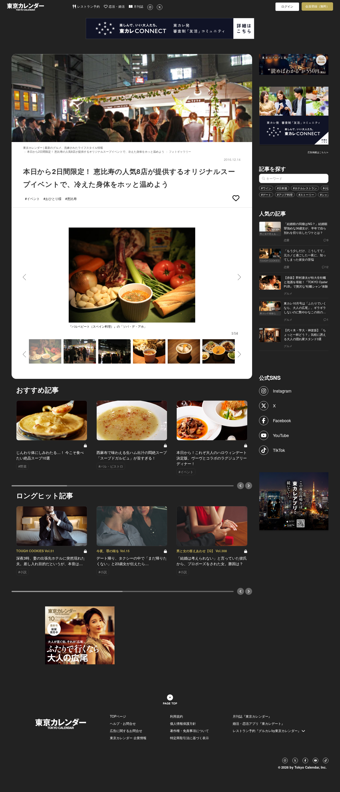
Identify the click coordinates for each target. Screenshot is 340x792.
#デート (266, 194)
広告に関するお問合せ (126, 730)
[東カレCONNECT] (170, 28)
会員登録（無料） (317, 6)
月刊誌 (138, 6)
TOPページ (118, 716)
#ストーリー (306, 194)
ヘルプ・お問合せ (123, 723)
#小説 (326, 188)
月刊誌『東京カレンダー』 (252, 716)
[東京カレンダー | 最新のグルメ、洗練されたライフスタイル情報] (39, 7)
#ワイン (266, 188)
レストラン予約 (88, 6)
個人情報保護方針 (183, 723)
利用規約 (176, 716)
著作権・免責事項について (189, 730)
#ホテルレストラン (305, 188)
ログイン (287, 6)
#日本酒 (282, 188)
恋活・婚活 (116, 6)
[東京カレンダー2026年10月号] (79, 635)
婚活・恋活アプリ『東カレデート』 (258, 723)
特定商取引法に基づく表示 (189, 737)
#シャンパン (328, 194)
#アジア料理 (285, 194)
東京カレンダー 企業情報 (128, 737)
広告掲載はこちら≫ (318, 152)
